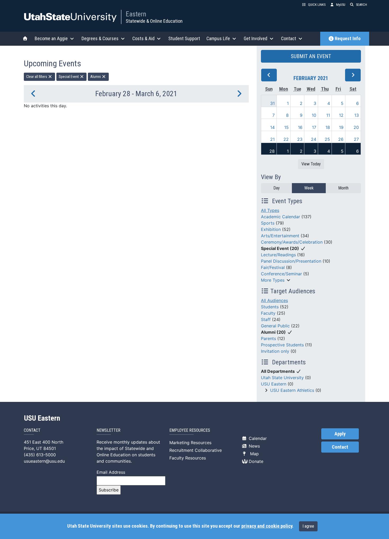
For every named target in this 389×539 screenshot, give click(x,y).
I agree (308, 526)
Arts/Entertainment (280, 235)
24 (313, 139)
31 (272, 103)
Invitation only (275, 351)
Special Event (69, 77)
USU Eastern (273, 384)
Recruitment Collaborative (195, 450)
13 (356, 115)
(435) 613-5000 (40, 454)
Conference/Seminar (281, 273)
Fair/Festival (273, 267)
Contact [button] (288, 38)
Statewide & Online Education (154, 21)
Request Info (348, 38)
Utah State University (282, 377)
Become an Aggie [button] (51, 38)
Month (343, 187)
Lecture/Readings (278, 254)
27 (356, 139)
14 (272, 127)
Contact (340, 447)
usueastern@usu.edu (44, 461)
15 (286, 127)
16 (300, 127)
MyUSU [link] (340, 5)
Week (309, 187)
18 (327, 127)
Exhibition (271, 229)
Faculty (268, 313)
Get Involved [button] (255, 38)
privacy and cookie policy (266, 526)
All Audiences (274, 300)
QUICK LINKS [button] (316, 5)
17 (314, 127)
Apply (340, 434)
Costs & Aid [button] (143, 38)
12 (341, 115)
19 (341, 127)
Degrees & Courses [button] (100, 38)
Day (276, 187)
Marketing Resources (190, 442)
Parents (268, 338)
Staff (266, 319)
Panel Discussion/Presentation (291, 261)
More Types (272, 280)
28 (272, 151)
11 (328, 115)
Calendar (257, 438)
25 (327, 139)
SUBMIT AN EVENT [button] (311, 56)
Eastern (136, 14)
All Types (270, 210)
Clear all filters (37, 77)
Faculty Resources (187, 458)
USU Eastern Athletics (292, 390)
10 (314, 115)
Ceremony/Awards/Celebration (292, 242)
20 (356, 127)
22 (286, 139)
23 (299, 139)
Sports (267, 223)
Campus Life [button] (218, 38)
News (253, 446)
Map (253, 453)
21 (272, 139)
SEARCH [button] (361, 5)
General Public (275, 325)
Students (270, 306)
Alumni (96, 77)
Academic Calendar (280, 216)
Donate (255, 461)
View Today (311, 163)
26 (340, 139)
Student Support (184, 38)
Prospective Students (282, 344)
